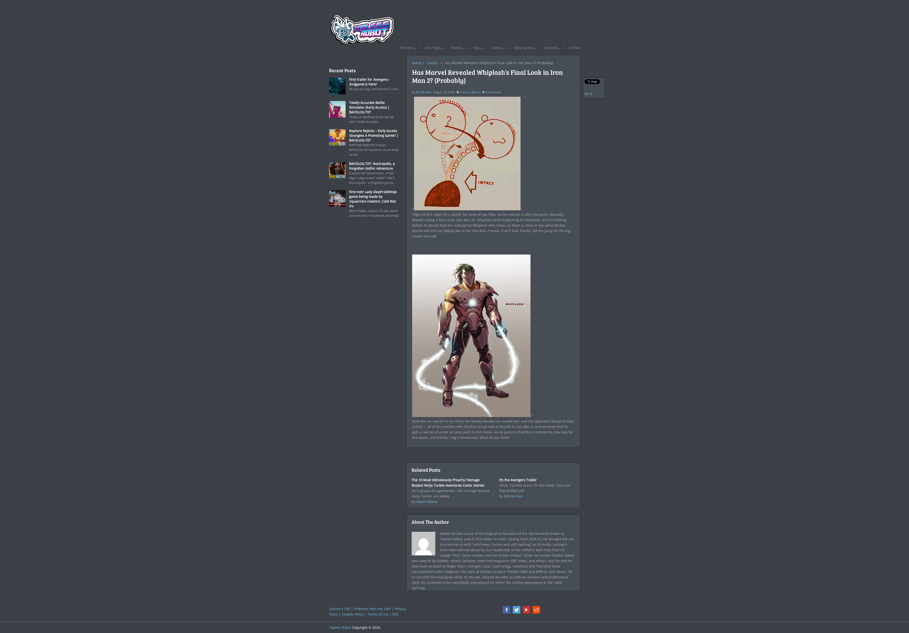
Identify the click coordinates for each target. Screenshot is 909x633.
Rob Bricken (424, 92)
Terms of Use (378, 614)
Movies (456, 47)
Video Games (523, 47)
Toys (476, 47)
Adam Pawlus (427, 501)
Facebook (506, 610)
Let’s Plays (432, 47)
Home (416, 63)
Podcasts (407, 47)
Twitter (516, 610)
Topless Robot (340, 627)
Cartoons (551, 47)
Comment (493, 92)
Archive (574, 47)
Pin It (588, 94)
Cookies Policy (353, 614)
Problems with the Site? (372, 609)
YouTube (526, 610)
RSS (395, 614)
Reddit (536, 610)
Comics (496, 47)
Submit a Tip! (339, 609)
